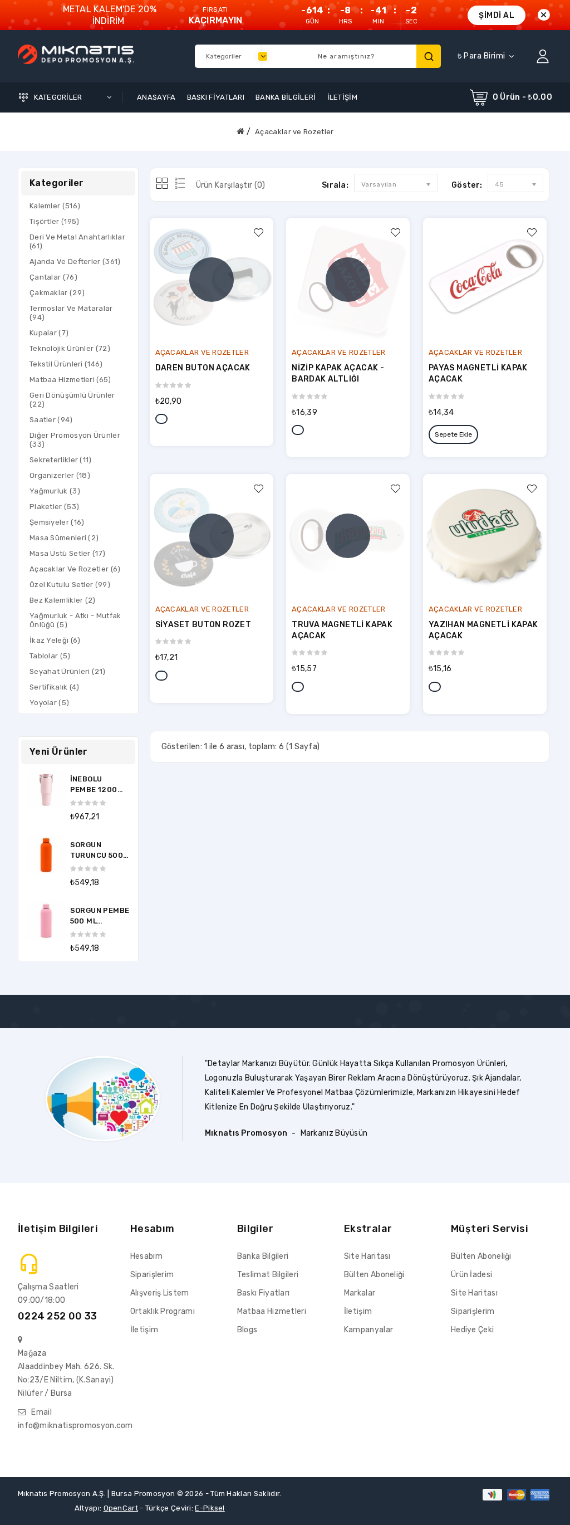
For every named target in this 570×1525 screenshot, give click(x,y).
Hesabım (146, 1256)
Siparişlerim (152, 1274)
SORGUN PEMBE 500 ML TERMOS (100, 921)
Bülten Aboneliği (374, 1274)
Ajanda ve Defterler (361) (75, 261)
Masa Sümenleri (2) (64, 538)
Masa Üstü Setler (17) (67, 553)
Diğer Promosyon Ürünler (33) (75, 439)
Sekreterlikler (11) (61, 460)
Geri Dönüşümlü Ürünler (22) (72, 399)
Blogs (247, 1330)
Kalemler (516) (55, 206)
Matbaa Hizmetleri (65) (70, 379)
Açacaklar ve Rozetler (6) (75, 569)
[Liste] (178, 184)
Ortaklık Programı (162, 1311)
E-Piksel (209, 1508)
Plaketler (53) (54, 506)
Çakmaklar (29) (57, 293)
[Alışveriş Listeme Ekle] (259, 232)
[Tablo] (163, 184)
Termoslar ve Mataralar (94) (71, 312)
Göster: (466, 185)
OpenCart (121, 1508)
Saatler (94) (51, 420)
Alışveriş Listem (159, 1293)
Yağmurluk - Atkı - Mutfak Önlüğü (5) (75, 620)
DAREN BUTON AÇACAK (202, 368)
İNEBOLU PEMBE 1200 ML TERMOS (93, 789)
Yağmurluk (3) (55, 491)
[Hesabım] (542, 56)
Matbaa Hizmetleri (271, 1311)
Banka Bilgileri (263, 1256)
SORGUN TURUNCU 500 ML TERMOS (96, 855)
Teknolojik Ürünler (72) (70, 348)
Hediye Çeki (472, 1330)
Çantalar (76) (53, 277)
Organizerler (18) (60, 475)
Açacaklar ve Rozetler (294, 132)
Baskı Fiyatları (263, 1293)
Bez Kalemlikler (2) (63, 600)
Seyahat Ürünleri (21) (67, 671)
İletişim (144, 1330)
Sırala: (335, 185)
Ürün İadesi (471, 1274)
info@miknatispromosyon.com (75, 1425)
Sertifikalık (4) (55, 687)
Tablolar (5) (50, 656)
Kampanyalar (368, 1330)
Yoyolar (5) (49, 702)
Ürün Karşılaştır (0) (231, 185)
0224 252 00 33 (57, 1316)
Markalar (359, 1293)
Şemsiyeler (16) (57, 522)
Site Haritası (367, 1256)
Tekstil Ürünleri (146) (66, 364)
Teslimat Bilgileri (267, 1274)
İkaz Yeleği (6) (55, 640)
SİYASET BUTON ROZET (203, 624)
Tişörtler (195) (55, 221)
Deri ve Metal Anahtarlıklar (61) (77, 241)
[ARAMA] (428, 56)
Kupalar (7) (49, 333)
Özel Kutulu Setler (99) (70, 584)
